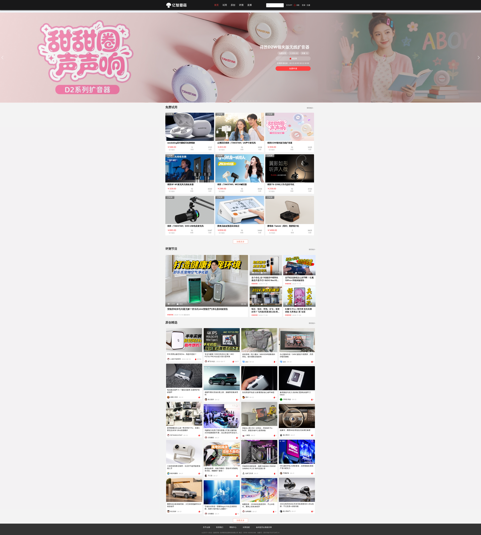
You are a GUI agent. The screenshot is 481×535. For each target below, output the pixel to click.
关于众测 (206, 527)
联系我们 (219, 527)
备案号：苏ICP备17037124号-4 (268, 532)
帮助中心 (232, 527)
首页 (216, 5)
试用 (224, 5)
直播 (249, 5)
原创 (233, 5)
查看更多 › (310, 108)
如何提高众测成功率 (264, 527)
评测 (241, 5)
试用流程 (246, 527)
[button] (2, 57)
